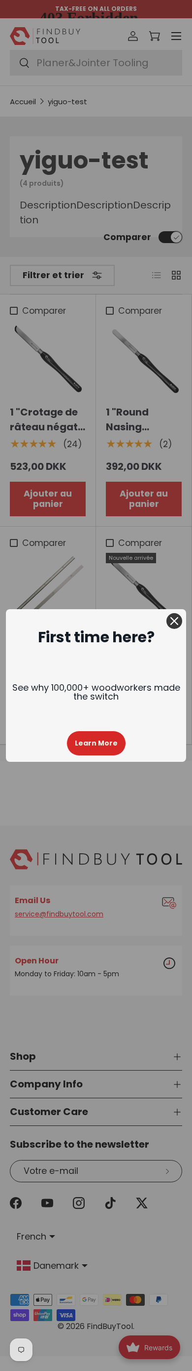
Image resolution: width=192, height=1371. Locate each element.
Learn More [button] (96, 743)
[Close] (174, 621)
